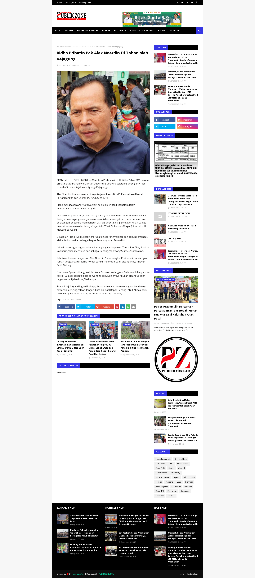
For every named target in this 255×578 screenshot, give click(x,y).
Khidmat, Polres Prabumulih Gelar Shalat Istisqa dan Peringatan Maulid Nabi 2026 (182, 74)
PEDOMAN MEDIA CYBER (179, 213)
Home (59, 2)
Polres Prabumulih (163, 459)
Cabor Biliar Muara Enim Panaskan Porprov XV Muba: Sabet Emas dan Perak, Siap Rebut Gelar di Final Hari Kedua (102, 347)
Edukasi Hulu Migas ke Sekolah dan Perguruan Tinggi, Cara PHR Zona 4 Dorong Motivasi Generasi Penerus (134, 519)
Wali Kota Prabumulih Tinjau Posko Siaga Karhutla (182, 227)
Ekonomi (188, 486)
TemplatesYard (78, 574)
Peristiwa (169, 482)
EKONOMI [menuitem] (174, 30)
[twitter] (182, 2)
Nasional (171, 495)
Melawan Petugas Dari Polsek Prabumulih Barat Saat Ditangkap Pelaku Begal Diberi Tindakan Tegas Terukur (183, 200)
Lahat (179, 482)
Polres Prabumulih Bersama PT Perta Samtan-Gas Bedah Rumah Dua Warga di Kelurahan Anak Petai (175, 312)
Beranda (60, 46)
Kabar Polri (160, 468)
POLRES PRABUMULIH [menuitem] (87, 30)
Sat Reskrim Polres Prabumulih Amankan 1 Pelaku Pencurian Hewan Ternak (134, 550)
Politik (192, 477)
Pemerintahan (161, 472)
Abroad (66, 299)
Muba (171, 463)
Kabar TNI (160, 491)
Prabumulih (70, 46)
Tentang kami (192, 574)
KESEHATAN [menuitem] (60, 37)
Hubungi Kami (85, 2)
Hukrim (172, 468)
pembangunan (162, 486)
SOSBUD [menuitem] (74, 37)
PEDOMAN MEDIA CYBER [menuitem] (141, 30)
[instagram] (187, 2)
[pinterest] (191, 2)
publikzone (63, 65)
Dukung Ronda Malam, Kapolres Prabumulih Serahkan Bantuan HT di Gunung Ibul (85, 547)
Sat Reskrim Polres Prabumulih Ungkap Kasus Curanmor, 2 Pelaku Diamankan (134, 535)
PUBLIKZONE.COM (106, 574)
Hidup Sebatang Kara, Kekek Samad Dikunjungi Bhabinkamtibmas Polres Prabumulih (182, 421)
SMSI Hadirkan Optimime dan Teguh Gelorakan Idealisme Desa (84, 518)
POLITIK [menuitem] (161, 30)
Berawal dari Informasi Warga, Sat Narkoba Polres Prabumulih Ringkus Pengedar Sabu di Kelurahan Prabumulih (183, 58)
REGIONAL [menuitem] (119, 30)
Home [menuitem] (57, 30)
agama (176, 477)
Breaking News (181, 459)
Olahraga (189, 482)
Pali (184, 477)
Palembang (175, 472)
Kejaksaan (160, 495)
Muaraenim (172, 491)
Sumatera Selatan (163, 477)
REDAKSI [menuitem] (69, 30)
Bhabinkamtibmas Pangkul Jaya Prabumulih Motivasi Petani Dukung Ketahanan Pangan (135, 346)
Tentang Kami (70, 2)
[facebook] (177, 2)
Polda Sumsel (182, 463)
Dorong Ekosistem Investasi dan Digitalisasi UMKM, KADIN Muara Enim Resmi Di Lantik (70, 346)
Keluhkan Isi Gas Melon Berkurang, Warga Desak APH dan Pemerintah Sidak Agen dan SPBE (182, 404)
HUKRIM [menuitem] (106, 30)
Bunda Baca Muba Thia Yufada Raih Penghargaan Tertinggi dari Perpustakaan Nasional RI (183, 438)
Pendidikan (176, 486)
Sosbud (159, 482)
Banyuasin (185, 491)
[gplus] (196, 2)
